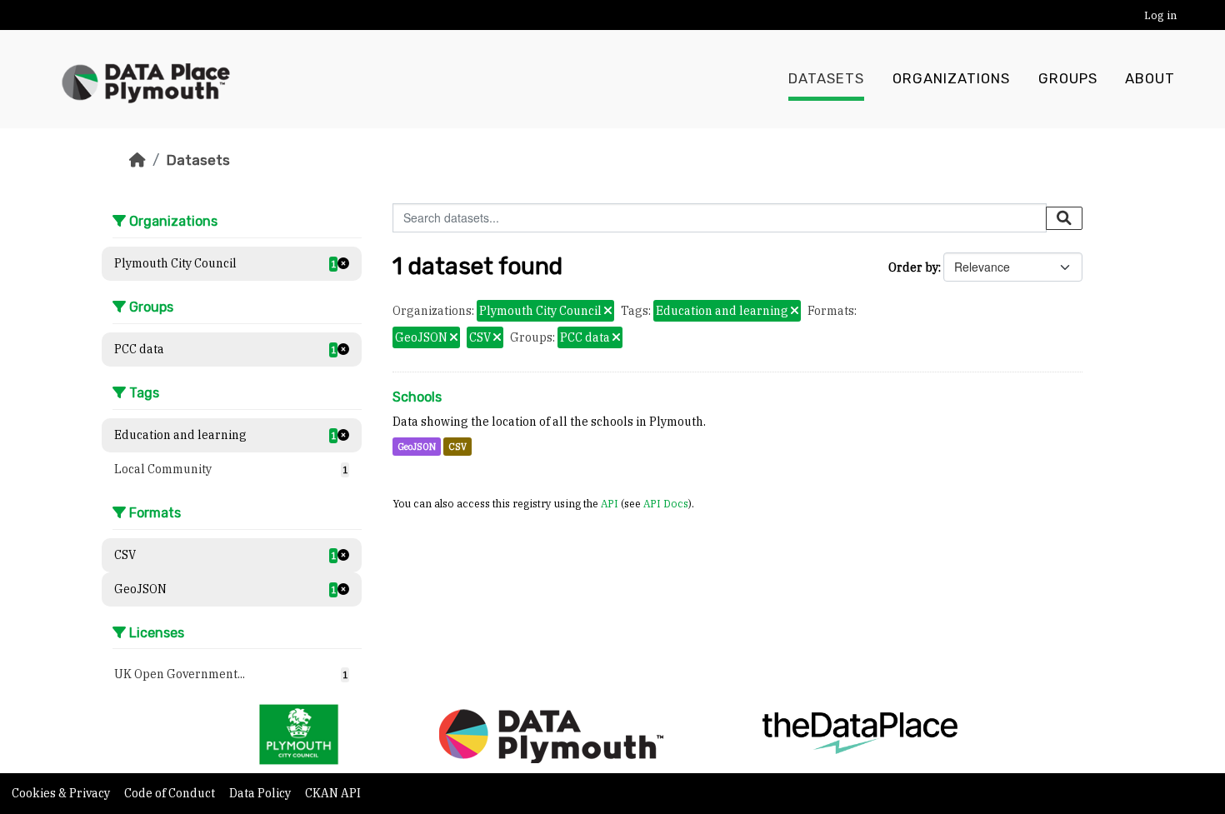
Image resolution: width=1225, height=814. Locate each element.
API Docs (665, 503)
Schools (417, 397)
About (1150, 79)
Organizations (951, 79)
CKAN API (333, 793)
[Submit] (1064, 218)
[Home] (137, 160)
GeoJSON (417, 446)
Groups (1068, 79)
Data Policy (261, 793)
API (609, 503)
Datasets (826, 79)
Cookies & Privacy (62, 793)
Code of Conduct (171, 793)
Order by (913, 267)
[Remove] (608, 311)
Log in (1160, 15)
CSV (457, 446)
